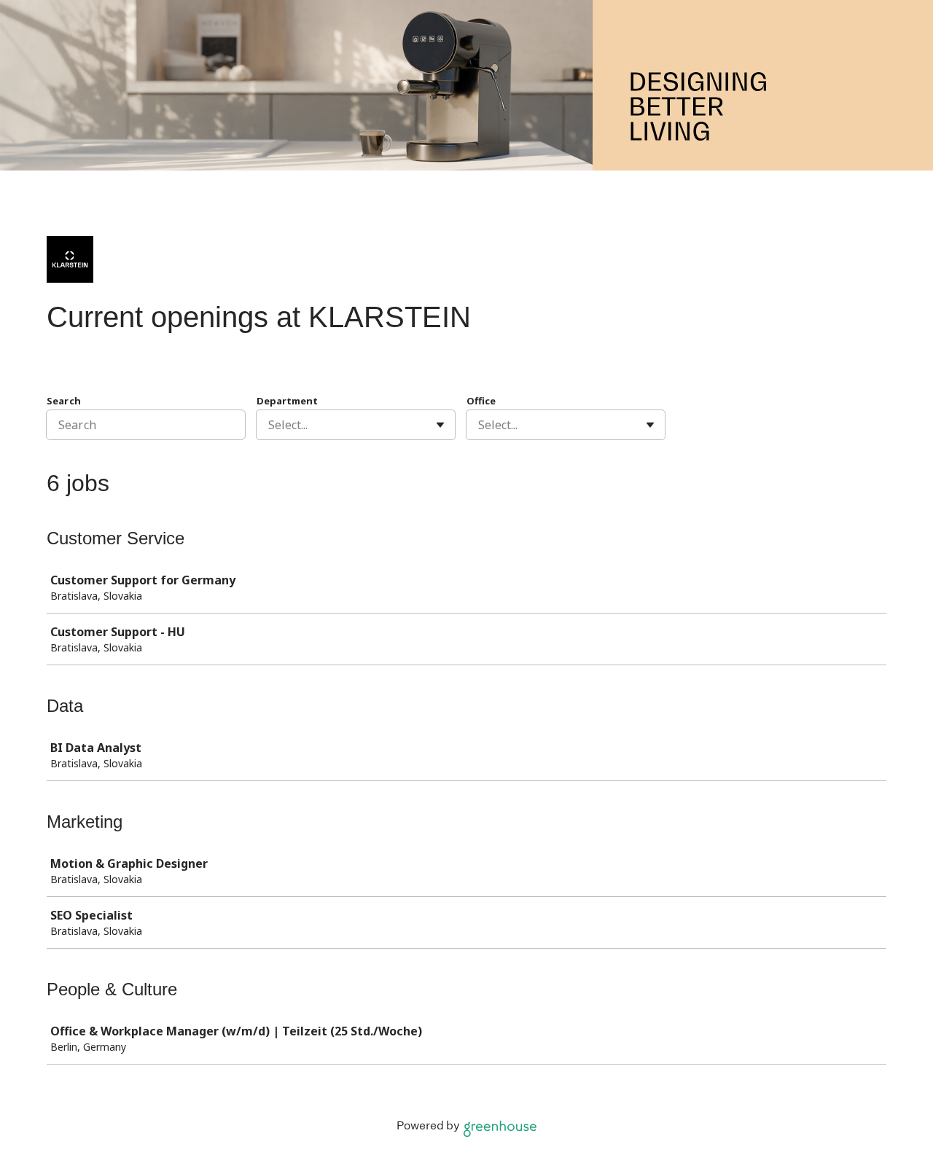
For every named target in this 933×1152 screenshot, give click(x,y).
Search (64, 400)
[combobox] (269, 425)
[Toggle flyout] (440, 425)
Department (287, 400)
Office (481, 400)
